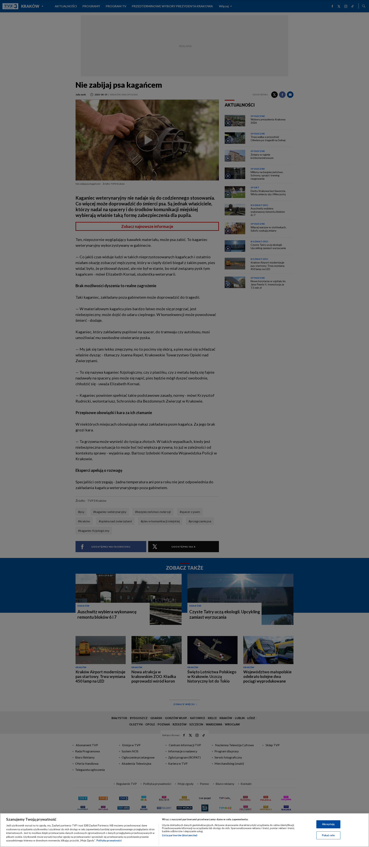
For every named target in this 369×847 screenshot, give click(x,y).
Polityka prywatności (109, 840)
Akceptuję (328, 824)
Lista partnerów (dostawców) (179, 835)
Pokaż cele (328, 835)
